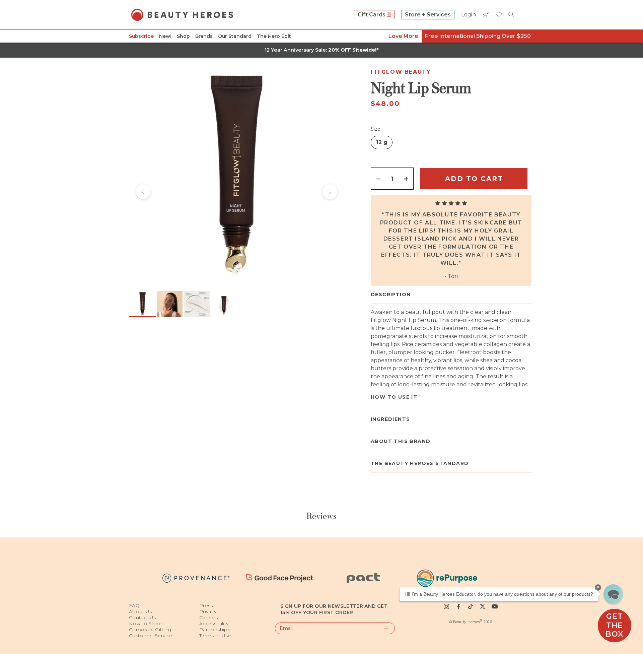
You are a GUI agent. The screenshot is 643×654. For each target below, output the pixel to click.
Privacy (207, 611)
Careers (208, 617)
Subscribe (141, 36)
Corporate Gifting (150, 630)
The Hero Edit (274, 36)
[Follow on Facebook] (458, 606)
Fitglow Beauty (401, 72)
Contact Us (142, 617)
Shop (183, 36)
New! (165, 36)
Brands (204, 36)
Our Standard (235, 36)
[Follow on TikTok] (470, 606)
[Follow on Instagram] (446, 606)
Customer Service (150, 636)
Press (206, 605)
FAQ (134, 605)
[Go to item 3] (196, 304)
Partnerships (214, 630)
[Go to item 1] (142, 304)
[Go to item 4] (223, 304)
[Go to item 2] (169, 304)
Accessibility (214, 623)
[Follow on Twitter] (482, 606)
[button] (613, 594)
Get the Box (614, 625)
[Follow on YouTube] (494, 606)
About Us (140, 611)
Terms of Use (215, 636)
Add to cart (474, 179)
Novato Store (145, 623)
